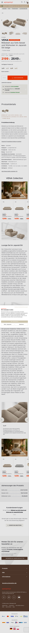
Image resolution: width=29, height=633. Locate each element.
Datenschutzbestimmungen (21, 307)
